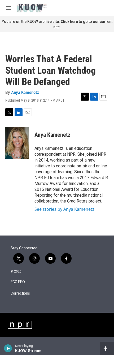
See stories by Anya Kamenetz (64, 209)
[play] (8, 348)
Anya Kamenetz (25, 92)
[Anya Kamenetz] (17, 143)
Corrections (20, 293)
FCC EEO (18, 282)
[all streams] (107, 348)
